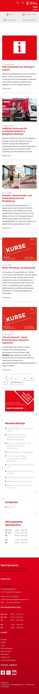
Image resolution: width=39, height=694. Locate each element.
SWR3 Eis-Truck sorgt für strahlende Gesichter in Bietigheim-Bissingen (14, 131)
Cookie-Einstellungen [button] (8, 660)
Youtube (14, 672)
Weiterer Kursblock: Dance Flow (19, 481)
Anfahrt (3, 642)
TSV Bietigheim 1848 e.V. (31, 3)
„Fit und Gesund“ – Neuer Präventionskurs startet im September (15, 340)
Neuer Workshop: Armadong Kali (18, 268)
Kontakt (3, 639)
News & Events (6, 651)
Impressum (5, 682)
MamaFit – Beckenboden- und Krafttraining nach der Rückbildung (17, 198)
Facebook (3, 672)
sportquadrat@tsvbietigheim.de (17, 599)
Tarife (3, 645)
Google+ (8, 672)
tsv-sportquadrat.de (13, 602)
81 (25, 378)
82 (31, 378)
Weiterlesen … (7, 89)
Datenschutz (5, 657)
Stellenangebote (6, 648)
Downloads (5, 654)
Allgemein (11, 507)
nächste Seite (15, 382)
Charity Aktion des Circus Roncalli (20, 477)
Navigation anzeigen (35, 8)
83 (5, 382)
